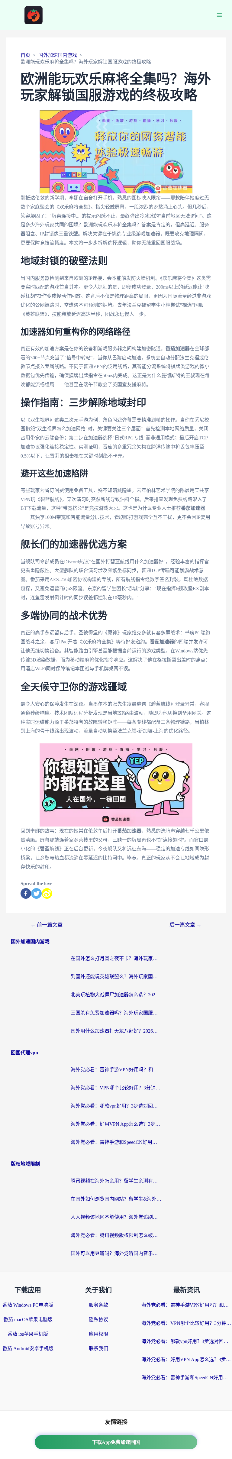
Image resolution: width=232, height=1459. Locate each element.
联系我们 (98, 1348)
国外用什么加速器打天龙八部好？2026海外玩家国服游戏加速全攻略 (116, 1031)
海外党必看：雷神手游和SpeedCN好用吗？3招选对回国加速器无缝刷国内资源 (116, 1142)
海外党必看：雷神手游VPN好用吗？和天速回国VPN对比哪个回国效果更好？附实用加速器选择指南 (116, 1069)
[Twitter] (36, 893)
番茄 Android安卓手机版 (27, 1348)
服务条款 (98, 1305)
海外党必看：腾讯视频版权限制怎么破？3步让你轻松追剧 (116, 1235)
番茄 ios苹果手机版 (28, 1334)
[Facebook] (26, 893)
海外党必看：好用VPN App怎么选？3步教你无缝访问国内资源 (116, 1124)
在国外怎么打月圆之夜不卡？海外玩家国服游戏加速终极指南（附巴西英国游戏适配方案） (116, 958)
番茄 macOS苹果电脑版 (28, 1319)
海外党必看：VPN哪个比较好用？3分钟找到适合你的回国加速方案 (116, 1087)
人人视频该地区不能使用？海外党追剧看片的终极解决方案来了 (116, 1217)
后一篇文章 (185, 924)
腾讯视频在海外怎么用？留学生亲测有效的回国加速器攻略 (116, 1180)
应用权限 (98, 1334)
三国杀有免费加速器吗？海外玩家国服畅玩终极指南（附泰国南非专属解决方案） (116, 1012)
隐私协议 (98, 1319)
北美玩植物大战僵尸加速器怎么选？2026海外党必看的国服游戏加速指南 (116, 994)
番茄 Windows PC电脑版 (27, 1305)
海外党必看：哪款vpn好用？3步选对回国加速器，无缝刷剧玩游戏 (116, 1105)
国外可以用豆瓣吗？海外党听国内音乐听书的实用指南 (116, 1253)
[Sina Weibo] (47, 893)
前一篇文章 (47, 924)
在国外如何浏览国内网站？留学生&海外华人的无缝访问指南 (116, 1199)
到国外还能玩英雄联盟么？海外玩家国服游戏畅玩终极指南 (116, 976)
